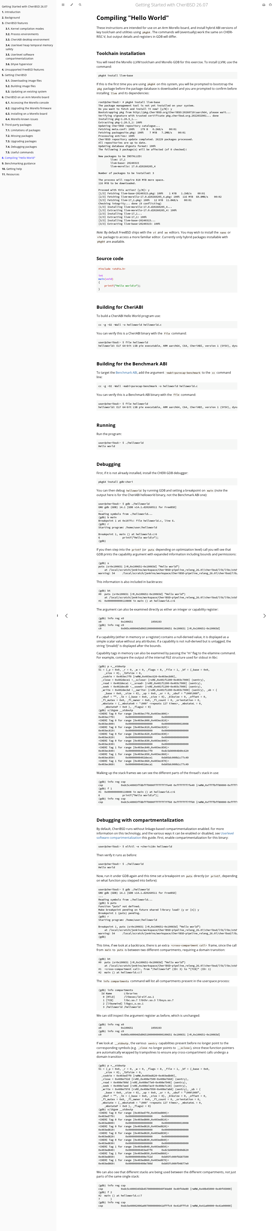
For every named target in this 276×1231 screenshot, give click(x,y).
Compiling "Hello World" (18, 158)
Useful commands (20, 152)
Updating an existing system (26, 91)
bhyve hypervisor (19, 64)
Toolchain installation (121, 53)
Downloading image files (24, 80)
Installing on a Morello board (26, 113)
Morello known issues (22, 119)
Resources (10, 174)
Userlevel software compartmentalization (20, 56)
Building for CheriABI (120, 307)
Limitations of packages (23, 130)
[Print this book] (264, 5)
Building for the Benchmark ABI (132, 364)
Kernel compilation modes (25, 28)
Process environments (22, 34)
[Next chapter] (264, 615)
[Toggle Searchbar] (80, 4)
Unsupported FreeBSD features (23, 69)
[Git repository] (270, 5)
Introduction (11, 12)
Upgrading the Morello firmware (28, 108)
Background (11, 17)
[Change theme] (71, 4)
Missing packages (19, 136)
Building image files (21, 86)
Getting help (12, 169)
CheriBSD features (15, 23)
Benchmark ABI (126, 372)
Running (106, 425)
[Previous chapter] (66, 615)
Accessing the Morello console (27, 102)
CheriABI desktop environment (27, 39)
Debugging (109, 464)
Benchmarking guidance (18, 163)
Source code (110, 258)
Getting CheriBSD (14, 75)
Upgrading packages (21, 141)
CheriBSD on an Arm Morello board (25, 97)
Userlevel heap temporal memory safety (29, 47)
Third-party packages (17, 124)
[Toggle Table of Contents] (63, 4)
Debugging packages (21, 146)
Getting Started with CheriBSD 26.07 (24, 6)
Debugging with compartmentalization (140, 820)
